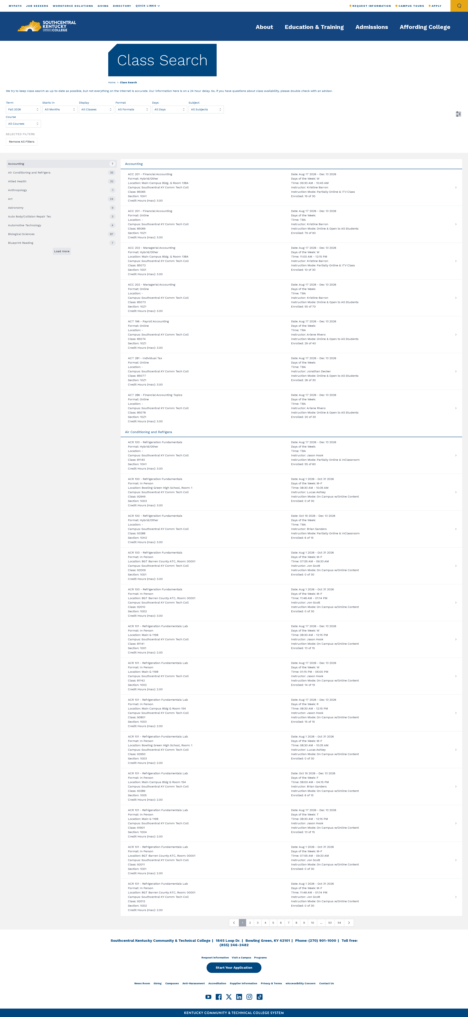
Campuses (172, 983)
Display (84, 102)
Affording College (425, 26)
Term (9, 102)
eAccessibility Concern (301, 983)
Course (11, 117)
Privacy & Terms (271, 983)
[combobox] (23, 109)
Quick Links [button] (146, 5)
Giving (103, 5)
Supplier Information (243, 983)
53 (330, 922)
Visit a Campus (241, 957)
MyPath (15, 5)
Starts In (48, 102)
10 (312, 922)
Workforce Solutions (73, 5)
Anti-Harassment (193, 983)
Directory (122, 5)
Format (121, 102)
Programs (260, 957)
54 (339, 922)
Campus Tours (411, 5)
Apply (437, 5)
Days (155, 102)
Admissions (372, 26)
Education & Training (314, 26)
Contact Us (326, 983)
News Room (142, 983)
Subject (194, 102)
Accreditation (217, 983)
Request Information (371, 5)
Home (112, 82)
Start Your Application (234, 967)
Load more (61, 251)
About (264, 26)
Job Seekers (37, 5)
